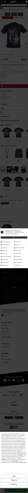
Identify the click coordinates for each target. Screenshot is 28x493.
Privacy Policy (23, 462)
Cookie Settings (14, 461)
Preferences (14, 484)
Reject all (14, 480)
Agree (14, 476)
